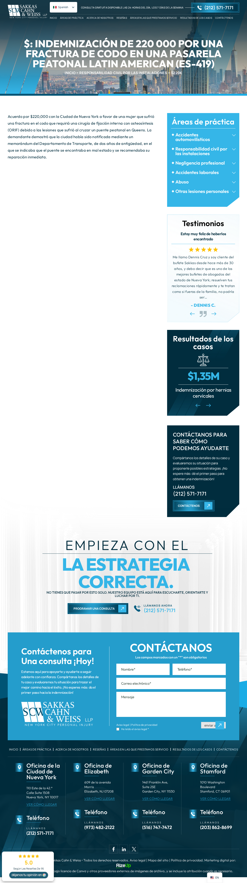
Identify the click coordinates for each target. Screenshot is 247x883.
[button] (234, 135)
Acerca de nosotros (100, 17)
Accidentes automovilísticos (192, 137)
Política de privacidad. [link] (187, 860)
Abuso (182, 181)
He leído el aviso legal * (135, 729)
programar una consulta (94, 609)
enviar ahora (213, 725)
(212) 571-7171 (218, 7)
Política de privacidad (144, 725)
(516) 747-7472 (157, 827)
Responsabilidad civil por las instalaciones (201, 151)
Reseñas (122, 17)
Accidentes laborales (197, 172)
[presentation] (192, 313)
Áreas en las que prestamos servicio (153, 17)
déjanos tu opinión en (27, 875)
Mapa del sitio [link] (158, 860)
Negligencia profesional (200, 163)
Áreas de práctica (72, 17)
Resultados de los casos (196, 17)
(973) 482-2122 (99, 827)
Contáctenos (224, 17)
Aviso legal (122, 724)
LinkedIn (123, 849)
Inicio (53, 17)
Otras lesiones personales (202, 191)
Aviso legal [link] (137, 860)
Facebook (113, 849)
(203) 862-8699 (216, 827)
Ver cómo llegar (41, 804)
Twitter (133, 849)
